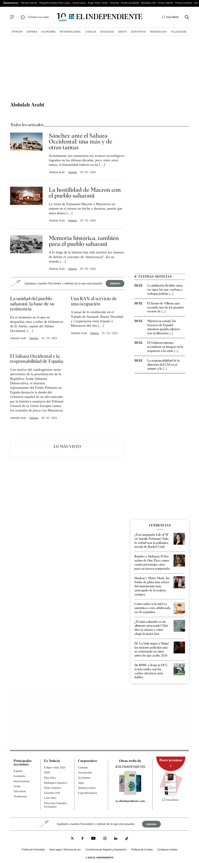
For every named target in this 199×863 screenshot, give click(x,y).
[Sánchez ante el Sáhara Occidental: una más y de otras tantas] (26, 153)
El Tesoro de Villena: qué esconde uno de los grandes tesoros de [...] (165, 307)
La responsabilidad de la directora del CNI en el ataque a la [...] (163, 365)
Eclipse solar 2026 (54, 767)
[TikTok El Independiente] (126, 839)
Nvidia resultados (130, 2)
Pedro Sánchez (52, 787)
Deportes (138, 31)
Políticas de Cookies (142, 849)
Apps (81, 782)
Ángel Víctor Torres (98, 2)
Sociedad (107, 31)
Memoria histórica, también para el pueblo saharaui (84, 240)
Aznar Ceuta (79, 2)
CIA (196, 2)
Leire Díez (50, 797)
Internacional (70, 31)
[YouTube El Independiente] (93, 838)
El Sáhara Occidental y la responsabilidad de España (36, 358)
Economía (48, 31)
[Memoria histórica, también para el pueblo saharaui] (26, 253)
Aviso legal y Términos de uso (65, 849)
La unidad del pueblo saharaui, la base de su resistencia (32, 304)
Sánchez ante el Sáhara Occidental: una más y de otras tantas (80, 141)
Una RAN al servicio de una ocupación (94, 301)
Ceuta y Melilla (165, 2)
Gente (122, 31)
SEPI (47, 772)
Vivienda (114, 2)
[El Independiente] (99, 17)
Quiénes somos (87, 787)
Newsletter (84, 777)
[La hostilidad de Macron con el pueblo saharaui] (26, 204)
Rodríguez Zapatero (55, 782)
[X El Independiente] (72, 838)
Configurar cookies (167, 849)
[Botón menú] (12, 17)
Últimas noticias (29, 2)
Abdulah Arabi (57, 172)
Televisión (178, 31)
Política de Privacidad (33, 849)
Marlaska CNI (148, 2)
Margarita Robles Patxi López (55, 2)
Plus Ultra (50, 777)
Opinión (17, 31)
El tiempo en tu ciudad (38, 17)
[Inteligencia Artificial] (130, 793)
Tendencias (158, 31)
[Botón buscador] (187, 17)
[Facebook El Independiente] (82, 839)
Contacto (83, 767)
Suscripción (85, 772)
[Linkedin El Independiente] (115, 839)
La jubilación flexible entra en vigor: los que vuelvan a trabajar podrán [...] (165, 289)
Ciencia (90, 31)
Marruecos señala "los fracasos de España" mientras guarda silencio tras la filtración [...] (163, 327)
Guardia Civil (52, 792)
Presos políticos (183, 2)
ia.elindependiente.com (130, 801)
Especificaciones (87, 792)
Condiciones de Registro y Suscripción (106, 849)
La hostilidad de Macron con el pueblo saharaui (85, 192)
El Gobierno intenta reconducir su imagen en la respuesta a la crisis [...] (165, 347)
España (32, 31)
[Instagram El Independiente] (104, 839)
